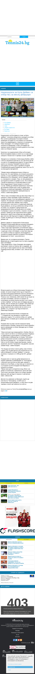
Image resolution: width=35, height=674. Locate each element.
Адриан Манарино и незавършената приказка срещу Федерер (14, 491)
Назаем (26, 483)
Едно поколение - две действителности (13, 486)
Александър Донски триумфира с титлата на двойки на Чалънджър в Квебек (16, 562)
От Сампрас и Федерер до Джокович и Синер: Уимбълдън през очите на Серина (16, 497)
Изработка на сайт (25, 642)
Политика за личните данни (14, 664)
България (6, 129)
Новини (3, 88)
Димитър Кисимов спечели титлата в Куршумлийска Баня (15, 542)
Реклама (17, 630)
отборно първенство (9, 127)
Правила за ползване (17, 628)
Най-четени (9, 539)
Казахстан (7, 131)
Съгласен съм (11, 667)
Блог (17, 480)
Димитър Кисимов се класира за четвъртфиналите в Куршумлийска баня (15, 566)
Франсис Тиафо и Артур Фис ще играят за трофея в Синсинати (15, 553)
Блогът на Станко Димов (14, 494)
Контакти (17, 636)
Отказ (9, 670)
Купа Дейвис (7, 122)
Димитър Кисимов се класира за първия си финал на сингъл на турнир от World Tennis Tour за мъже (15, 548)
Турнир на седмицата (17, 572)
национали (7, 124)
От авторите (9, 483)
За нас (17, 634)
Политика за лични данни (17, 632)
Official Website (4, 582)
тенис (5, 126)
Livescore (11, 582)
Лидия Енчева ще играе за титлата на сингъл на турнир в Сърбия (15, 557)
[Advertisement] (17, 17)
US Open (7, 575)
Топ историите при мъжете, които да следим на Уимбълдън (15, 501)
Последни (26, 539)
